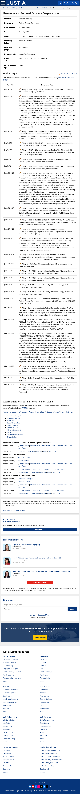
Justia (43, 782)
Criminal (43, 662)
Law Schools (45, 686)
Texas (42, 739)
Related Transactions (15, 435)
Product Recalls (8, 760)
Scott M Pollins (23, 461)
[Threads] (41, 786)
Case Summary (12, 425)
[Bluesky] (44, 786)
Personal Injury (45, 678)
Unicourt (22, 451)
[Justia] (16, 3)
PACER (24, 408)
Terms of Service (44, 791)
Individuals (44, 656)
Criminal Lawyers (9, 665)
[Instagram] (38, 786)
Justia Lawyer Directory (48, 753)
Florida (42, 732)
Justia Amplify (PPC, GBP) (49, 763)
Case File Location (13, 423)
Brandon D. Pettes (24, 482)
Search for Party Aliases (15, 416)
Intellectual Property (10, 699)
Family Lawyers (8, 675)
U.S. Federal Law (10, 717)
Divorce (43, 665)
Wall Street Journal (48, 446)
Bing (45, 451)
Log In (66, 3)
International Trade (10, 702)
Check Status (12, 437)
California (43, 729)
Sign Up (74, 3)
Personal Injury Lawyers (12, 678)
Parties (9, 432)
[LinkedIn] (30, 786)
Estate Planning (46, 672)
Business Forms (9, 756)
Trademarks (7, 766)
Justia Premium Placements (50, 756)
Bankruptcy (44, 659)
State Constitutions (47, 720)
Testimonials (44, 769)
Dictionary (44, 690)
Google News (24, 446)
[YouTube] (33, 786)
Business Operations (10, 693)
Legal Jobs (7, 750)
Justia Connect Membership (50, 750)
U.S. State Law (46, 717)
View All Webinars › (40, 582)
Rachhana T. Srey (24, 457)
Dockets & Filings (9, 739)
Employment (7, 696)
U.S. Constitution (9, 720)
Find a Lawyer (9, 600)
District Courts (8, 736)
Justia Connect (9, 791)
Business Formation (10, 690)
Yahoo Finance (37, 469)
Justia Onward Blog (47, 766)
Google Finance (24, 469)
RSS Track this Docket (68, 74)
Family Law (44, 675)
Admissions (44, 693)
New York (43, 736)
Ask (56, 451)
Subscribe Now (40, 637)
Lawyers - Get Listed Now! (40, 615)
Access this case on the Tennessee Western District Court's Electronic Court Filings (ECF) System (38, 412)
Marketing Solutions (48, 747)
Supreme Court (8, 729)
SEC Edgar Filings (58, 469)
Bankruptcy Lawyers (10, 659)
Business (6, 686)
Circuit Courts (8, 732)
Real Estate (7, 705)
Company (28, 791)
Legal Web (31, 451)
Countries (6, 769)
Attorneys (10, 420)
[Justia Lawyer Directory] (50, 786)
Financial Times (62, 446)
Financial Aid (44, 696)
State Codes (44, 723)
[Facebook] (36, 786)
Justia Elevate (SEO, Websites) (51, 760)
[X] (47, 786)
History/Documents (14, 430)
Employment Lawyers (11, 669)
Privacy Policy (56, 791)
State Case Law (45, 726)
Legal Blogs (7, 753)
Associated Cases (13, 418)
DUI (41, 669)
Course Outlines (46, 699)
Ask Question (40, 529)
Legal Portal (20, 791)
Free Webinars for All (13, 540)
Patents (6, 763)
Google (39, 451)
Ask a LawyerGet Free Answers (11, 520)
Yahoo (50, 451)
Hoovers (47, 469)
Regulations (7, 726)
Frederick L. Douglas (25, 478)
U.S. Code (6, 723)
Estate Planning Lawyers (12, 672)
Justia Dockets (24, 472)
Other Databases (10, 747)
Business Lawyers (9, 662)
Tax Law (6, 708)
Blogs (42, 705)
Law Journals (44, 702)
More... (5, 681)
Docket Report (12, 428)
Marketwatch (35, 446)
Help (35, 791)
